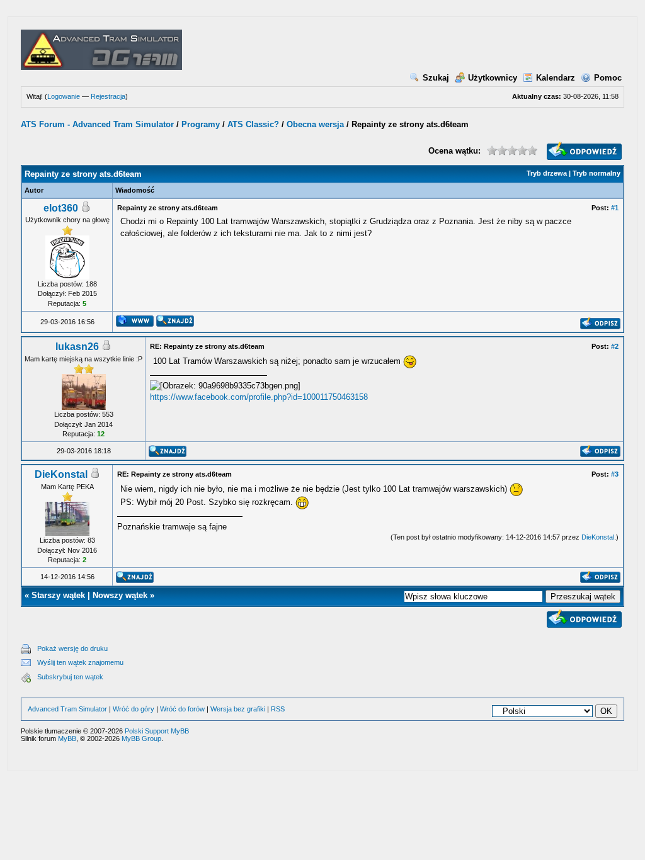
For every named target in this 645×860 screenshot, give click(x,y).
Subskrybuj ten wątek (70, 677)
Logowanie (63, 96)
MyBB (67, 738)
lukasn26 (77, 346)
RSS (278, 709)
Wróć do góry (133, 709)
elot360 (60, 208)
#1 (615, 208)
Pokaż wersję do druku (72, 648)
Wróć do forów (182, 709)
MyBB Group (141, 738)
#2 (615, 346)
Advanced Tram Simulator (67, 709)
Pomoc (608, 77)
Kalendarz (555, 77)
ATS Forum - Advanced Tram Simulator (97, 124)
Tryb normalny (596, 173)
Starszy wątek (58, 595)
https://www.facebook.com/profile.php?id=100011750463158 (259, 397)
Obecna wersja (315, 124)
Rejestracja (108, 96)
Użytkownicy (492, 77)
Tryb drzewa (547, 173)
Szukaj (436, 77)
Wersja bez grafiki (237, 709)
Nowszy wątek (120, 595)
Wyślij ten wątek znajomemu (80, 662)
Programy (200, 124)
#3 (615, 474)
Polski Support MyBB (157, 731)
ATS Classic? (253, 124)
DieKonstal (61, 474)
